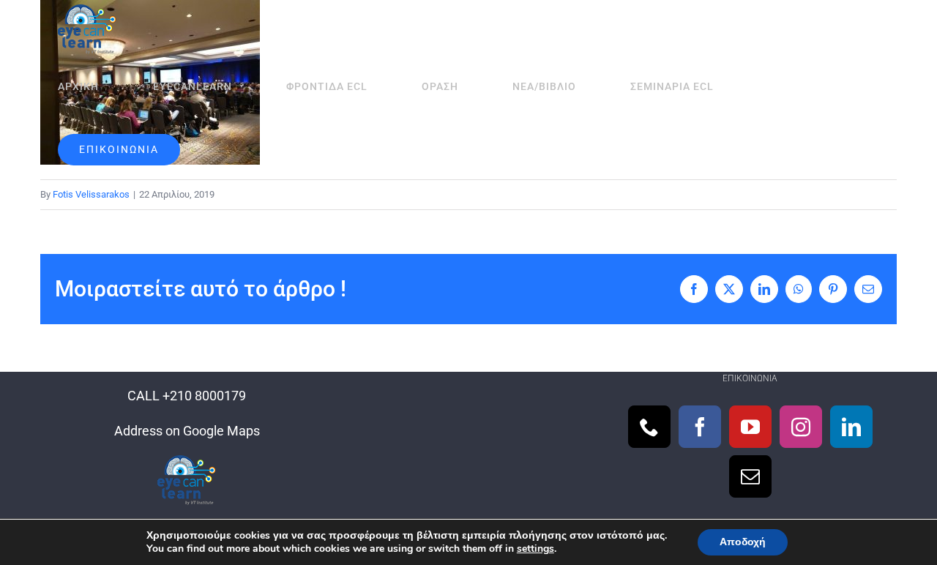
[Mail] (750, 476)
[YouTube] (750, 426)
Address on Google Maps (187, 430)
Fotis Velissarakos (91, 194)
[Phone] (649, 426)
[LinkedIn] (851, 426)
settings (535, 548)
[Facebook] (700, 426)
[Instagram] (801, 426)
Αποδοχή (743, 542)
